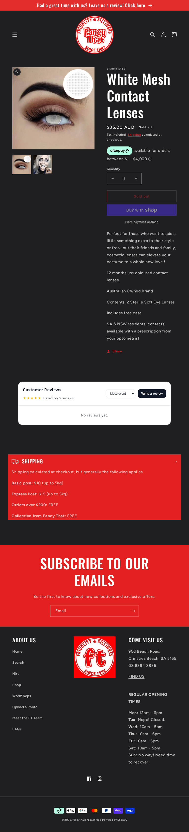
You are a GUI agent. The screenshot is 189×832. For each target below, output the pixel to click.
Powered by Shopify (114, 819)
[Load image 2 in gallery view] (42, 164)
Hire (15, 674)
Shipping (134, 134)
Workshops (21, 696)
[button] (14, 34)
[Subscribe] (133, 611)
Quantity (113, 169)
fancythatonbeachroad (87, 819)
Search (18, 662)
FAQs (17, 729)
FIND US (136, 676)
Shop (16, 685)
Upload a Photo (24, 707)
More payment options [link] (141, 222)
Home (17, 651)
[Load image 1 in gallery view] (21, 164)
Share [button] (117, 351)
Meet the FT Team (27, 718)
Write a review (152, 393)
